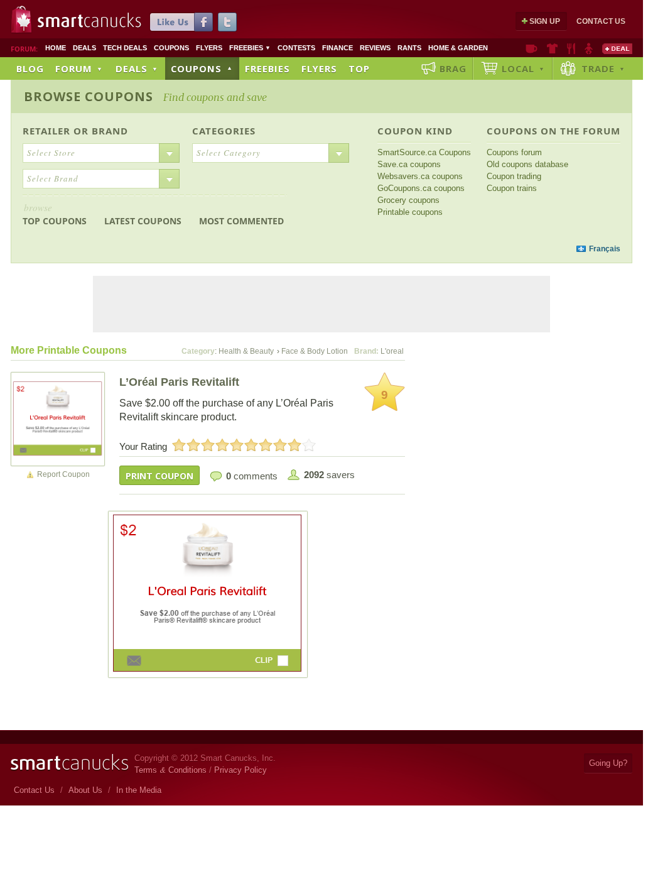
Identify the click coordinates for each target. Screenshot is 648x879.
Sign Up (544, 21)
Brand (110, 130)
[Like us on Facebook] (181, 22)
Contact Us (600, 21)
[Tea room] (531, 48)
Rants (409, 48)
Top (359, 68)
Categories (224, 130)
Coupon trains (512, 188)
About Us (85, 790)
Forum (79, 68)
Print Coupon (159, 476)
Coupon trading (514, 176)
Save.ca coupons (409, 164)
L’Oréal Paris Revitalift (179, 382)
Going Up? (608, 763)
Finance (337, 48)
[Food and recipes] (571, 48)
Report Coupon (63, 474)
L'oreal (392, 351)
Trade (603, 68)
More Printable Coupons (69, 350)
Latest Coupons (142, 221)
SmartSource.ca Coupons (424, 152)
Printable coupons (410, 212)
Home (55, 48)
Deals (84, 48)
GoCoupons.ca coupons (421, 188)
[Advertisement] (251, 249)
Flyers (209, 48)
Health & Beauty (246, 351)
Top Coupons (55, 214)
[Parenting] (589, 48)
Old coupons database (527, 164)
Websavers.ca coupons (420, 176)
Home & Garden (458, 48)
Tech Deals (125, 48)
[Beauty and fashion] (552, 48)
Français (604, 248)
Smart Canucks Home (69, 762)
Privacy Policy (240, 770)
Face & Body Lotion (314, 351)
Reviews (375, 48)
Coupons (171, 48)
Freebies (250, 48)
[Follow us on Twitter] (227, 22)
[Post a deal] (617, 48)
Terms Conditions (170, 770)
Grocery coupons (408, 200)
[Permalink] (57, 418)
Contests (296, 48)
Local (523, 68)
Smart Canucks (89, 21)
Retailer (46, 130)
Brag (453, 68)
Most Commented (241, 221)
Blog (30, 68)
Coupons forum (514, 152)
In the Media (138, 790)
